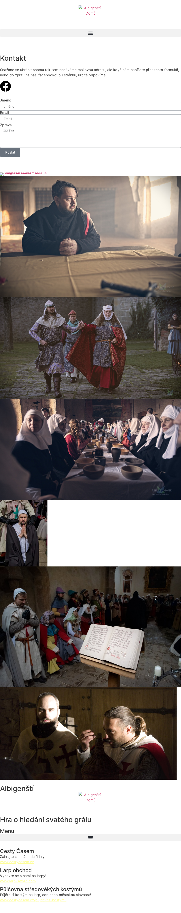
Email (4, 112)
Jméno (5, 100)
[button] (90, 33)
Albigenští (17, 788)
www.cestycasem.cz (17, 862)
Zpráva (6, 125)
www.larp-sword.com (18, 881)
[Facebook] (5, 86)
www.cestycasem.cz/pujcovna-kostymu (33, 900)
